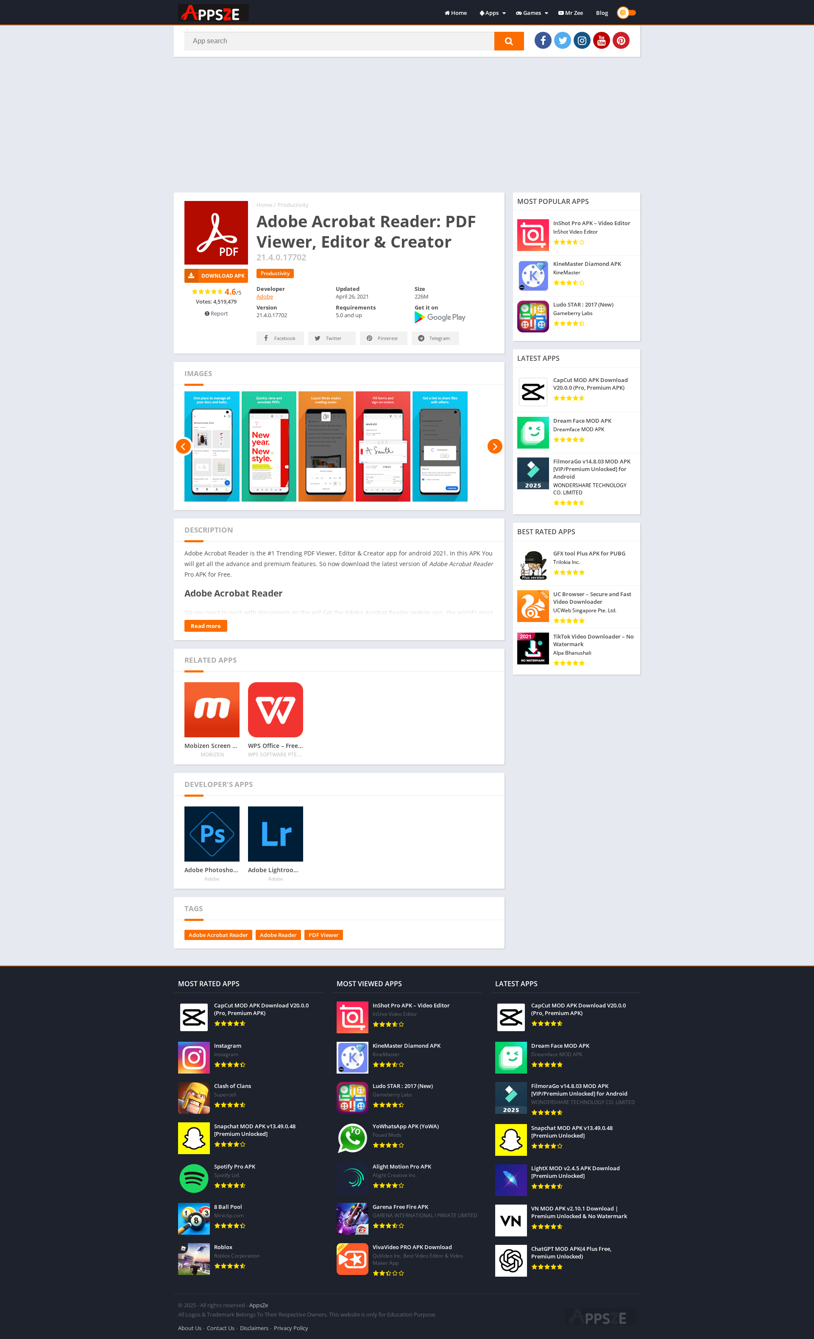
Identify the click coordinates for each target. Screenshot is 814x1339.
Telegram (439, 338)
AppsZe (258, 1305)
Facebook (284, 338)
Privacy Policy (291, 1328)
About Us (189, 1328)
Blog (602, 13)
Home (458, 13)
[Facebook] (543, 40)
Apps (491, 13)
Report (218, 313)
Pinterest (387, 338)
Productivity (293, 205)
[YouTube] (601, 40)
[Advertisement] (407, 124)
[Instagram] (582, 40)
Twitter (333, 338)
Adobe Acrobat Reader (218, 935)
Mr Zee (573, 13)
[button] (509, 41)
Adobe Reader (278, 935)
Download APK (223, 275)
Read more (206, 626)
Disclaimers (254, 1328)
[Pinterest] (621, 40)
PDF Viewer (324, 935)
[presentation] (183, 446)
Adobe (264, 296)
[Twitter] (562, 40)
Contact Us (220, 1328)
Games (531, 13)
